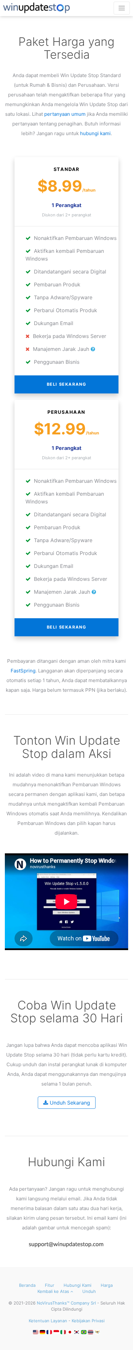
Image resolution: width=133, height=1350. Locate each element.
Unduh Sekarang (69, 1102)
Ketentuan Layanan (48, 1320)
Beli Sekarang (67, 384)
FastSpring (23, 671)
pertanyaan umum (65, 114)
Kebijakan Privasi (88, 1320)
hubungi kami (95, 133)
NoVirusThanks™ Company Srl (66, 1302)
